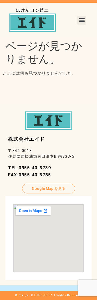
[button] (81, 20)
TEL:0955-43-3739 (29, 167)
